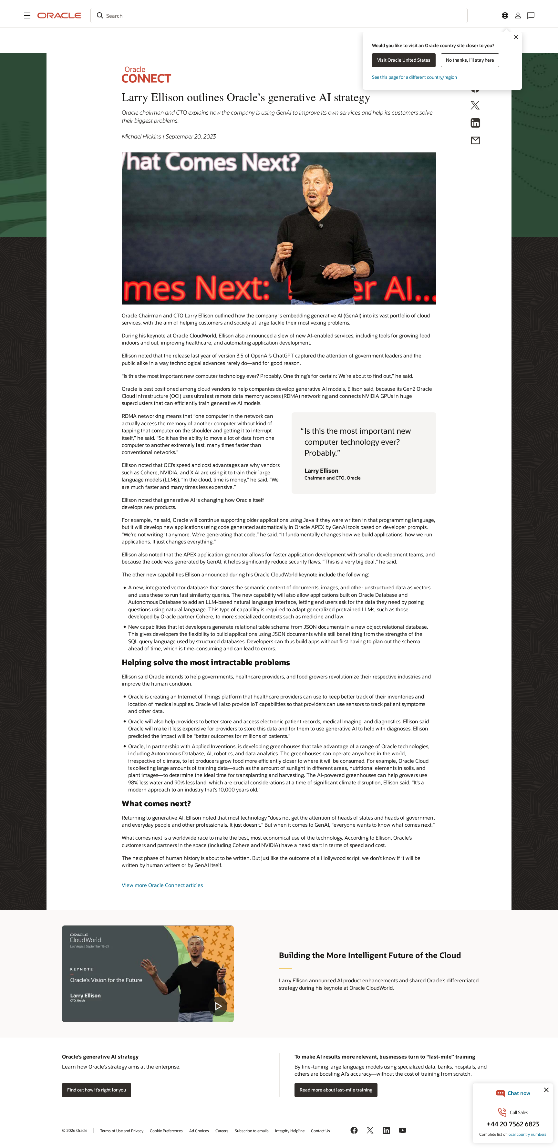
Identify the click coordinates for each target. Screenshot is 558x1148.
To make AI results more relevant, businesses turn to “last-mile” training (384, 1056)
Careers (221, 1130)
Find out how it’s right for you (96, 1090)
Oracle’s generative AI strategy (100, 1056)
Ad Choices (199, 1130)
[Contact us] (531, 15)
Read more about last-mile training (336, 1090)
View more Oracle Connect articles (162, 885)
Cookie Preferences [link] (166, 1130)
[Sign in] (518, 15)
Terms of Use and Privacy (121, 1130)
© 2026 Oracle (74, 1130)
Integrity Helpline (290, 1130)
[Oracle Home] (59, 15)
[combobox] (279, 15)
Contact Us (320, 1130)
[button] (27, 15)
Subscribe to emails (252, 1130)
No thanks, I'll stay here (470, 60)
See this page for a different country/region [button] (414, 77)
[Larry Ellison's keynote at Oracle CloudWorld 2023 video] (148, 974)
